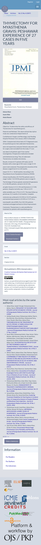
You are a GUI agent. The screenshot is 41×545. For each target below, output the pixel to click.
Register (30, 2)
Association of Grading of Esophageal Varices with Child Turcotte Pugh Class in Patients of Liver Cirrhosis (21, 373)
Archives (13, 13)
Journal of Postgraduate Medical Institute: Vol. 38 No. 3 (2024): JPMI (21, 377)
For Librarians (11, 466)
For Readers (10, 457)
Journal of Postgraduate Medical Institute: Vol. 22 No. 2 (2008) (22, 312)
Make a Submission (12, 441)
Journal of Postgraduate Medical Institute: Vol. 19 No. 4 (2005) (22, 348)
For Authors (10, 461)
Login (38, 2)
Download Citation (12, 239)
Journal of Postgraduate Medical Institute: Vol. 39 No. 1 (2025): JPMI (21, 403)
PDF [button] (20, 100)
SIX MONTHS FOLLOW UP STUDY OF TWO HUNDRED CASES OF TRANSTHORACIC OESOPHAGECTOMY (21, 344)
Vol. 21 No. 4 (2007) (24, 13)
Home (6, 13)
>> (8, 436)
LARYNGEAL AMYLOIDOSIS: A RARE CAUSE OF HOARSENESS (19, 411)
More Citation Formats (13, 234)
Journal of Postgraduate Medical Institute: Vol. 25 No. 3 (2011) (21, 365)
